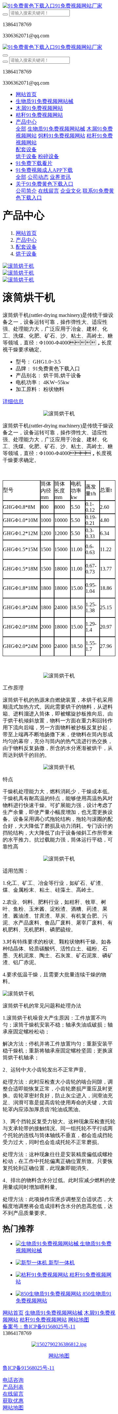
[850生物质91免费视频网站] (49, 1294)
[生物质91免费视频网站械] (48, 1243)
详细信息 (13, 401)
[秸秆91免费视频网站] (42, 1275)
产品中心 (26, 240)
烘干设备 (26, 254)
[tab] (59, 401)
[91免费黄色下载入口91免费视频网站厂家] (59, 6)
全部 (21, 129)
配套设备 (26, 247)
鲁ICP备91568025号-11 (28, 1368)
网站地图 (59, 1356)
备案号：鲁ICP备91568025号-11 (39, 1326)
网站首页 (26, 94)
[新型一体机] (32, 1262)
